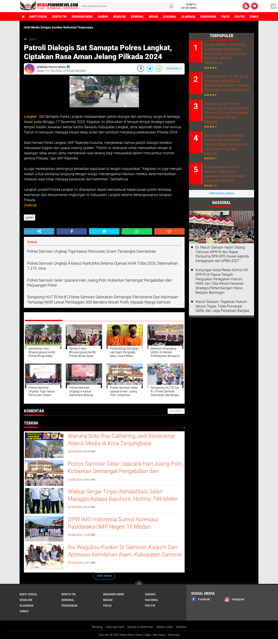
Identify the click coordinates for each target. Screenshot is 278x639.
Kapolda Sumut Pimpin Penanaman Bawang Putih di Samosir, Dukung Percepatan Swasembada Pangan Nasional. (226, 113)
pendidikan (208, 16)
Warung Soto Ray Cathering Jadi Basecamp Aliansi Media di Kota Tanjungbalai (121, 439)
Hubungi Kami (114, 627)
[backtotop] (139, 585)
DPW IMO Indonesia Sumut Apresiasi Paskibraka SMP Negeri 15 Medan (113, 523)
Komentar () (174, 68)
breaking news (82, 16)
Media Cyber (164, 627)
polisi (225, 16)
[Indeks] (246, 6)
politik (240, 16)
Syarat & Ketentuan (140, 627)
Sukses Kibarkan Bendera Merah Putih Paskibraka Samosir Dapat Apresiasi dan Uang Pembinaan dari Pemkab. (226, 144)
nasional (169, 16)
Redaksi (181, 627)
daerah (103, 16)
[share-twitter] (149, 68)
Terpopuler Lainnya (221, 193)
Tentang (97, 627)
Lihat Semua (104, 575)
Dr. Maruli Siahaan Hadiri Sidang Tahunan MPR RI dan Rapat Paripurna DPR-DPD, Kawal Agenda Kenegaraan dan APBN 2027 (222, 254)
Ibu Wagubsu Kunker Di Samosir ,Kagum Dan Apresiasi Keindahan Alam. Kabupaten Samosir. (125, 551)
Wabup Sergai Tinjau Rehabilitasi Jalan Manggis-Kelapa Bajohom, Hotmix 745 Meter (122, 495)
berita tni (59, 16)
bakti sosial (38, 16)
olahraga (188, 16)
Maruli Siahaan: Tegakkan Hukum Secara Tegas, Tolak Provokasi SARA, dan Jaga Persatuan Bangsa (222, 306)
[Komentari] (169, 231)
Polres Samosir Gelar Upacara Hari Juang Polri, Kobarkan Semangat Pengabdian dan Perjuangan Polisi (125, 471)
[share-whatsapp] (159, 68)
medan (153, 16)
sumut (254, 16)
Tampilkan (175, 411)
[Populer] (254, 6)
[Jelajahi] (273, 6)
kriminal (137, 16)
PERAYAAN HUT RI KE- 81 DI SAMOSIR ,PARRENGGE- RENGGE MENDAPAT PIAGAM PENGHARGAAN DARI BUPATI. (227, 83)
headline (119, 16)
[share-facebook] (140, 68)
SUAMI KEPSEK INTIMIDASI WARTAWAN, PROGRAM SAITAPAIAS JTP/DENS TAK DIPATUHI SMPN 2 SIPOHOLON (225, 54)
